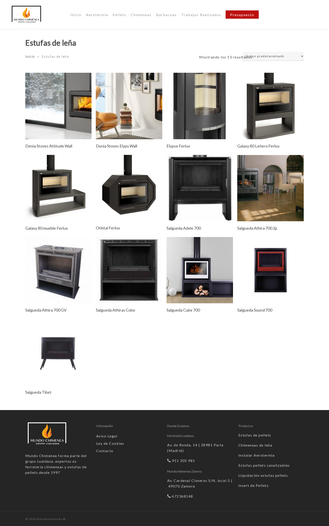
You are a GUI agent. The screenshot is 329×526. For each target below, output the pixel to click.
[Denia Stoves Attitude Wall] (58, 106)
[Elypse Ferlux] (200, 106)
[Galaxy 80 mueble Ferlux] (58, 188)
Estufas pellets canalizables (264, 465)
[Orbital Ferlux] (129, 188)
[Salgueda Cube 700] (200, 270)
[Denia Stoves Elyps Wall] (129, 106)
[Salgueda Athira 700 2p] (270, 188)
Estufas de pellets (254, 435)
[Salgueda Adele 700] (200, 188)
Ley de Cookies (110, 443)
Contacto (104, 451)
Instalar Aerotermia (256, 455)
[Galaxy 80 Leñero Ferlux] (270, 106)
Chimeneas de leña (255, 445)
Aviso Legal (107, 436)
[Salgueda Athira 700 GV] (58, 270)
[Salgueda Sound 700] (270, 270)
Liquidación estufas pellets (263, 475)
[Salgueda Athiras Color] (129, 270)
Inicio (30, 56)
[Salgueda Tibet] (58, 352)
